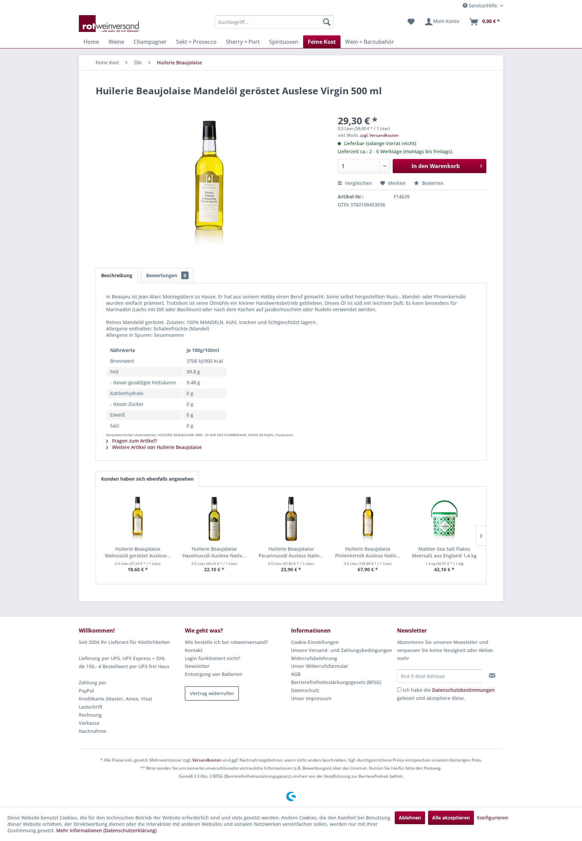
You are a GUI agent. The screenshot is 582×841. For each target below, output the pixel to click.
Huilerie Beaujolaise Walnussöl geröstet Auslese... (138, 552)
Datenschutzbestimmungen (463, 690)
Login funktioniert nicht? (212, 658)
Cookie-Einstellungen (315, 642)
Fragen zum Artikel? (134, 441)
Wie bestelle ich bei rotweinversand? (226, 642)
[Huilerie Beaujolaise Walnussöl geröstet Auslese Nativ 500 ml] (137, 518)
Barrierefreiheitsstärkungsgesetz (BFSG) (336, 682)
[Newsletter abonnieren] (492, 675)
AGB (295, 674)
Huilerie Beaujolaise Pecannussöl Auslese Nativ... (291, 552)
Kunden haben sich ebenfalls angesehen (147, 479)
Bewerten (432, 183)
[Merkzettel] (411, 22)
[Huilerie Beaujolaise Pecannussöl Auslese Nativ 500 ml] (291, 518)
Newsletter (197, 666)
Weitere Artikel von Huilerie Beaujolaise (156, 447)
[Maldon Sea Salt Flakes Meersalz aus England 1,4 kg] (444, 518)
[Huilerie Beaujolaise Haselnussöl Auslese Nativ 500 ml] (214, 518)
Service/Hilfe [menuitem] (482, 5)
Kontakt (193, 650)
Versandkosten (207, 760)
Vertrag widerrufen (212, 693)
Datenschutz (305, 690)
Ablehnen (410, 817)
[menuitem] (274, 22)
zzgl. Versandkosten (379, 135)
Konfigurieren (492, 817)
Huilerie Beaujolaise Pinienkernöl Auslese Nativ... (367, 552)
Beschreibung (116, 275)
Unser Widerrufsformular (319, 666)
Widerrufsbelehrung (314, 658)
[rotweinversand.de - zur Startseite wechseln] (109, 23)
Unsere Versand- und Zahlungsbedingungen (341, 650)
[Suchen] (327, 22)
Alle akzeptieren (451, 817)
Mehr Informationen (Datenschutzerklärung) (106, 830)
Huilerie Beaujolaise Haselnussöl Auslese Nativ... (214, 552)
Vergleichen (358, 183)
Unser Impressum (311, 698)
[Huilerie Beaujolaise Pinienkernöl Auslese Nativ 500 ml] (367, 518)
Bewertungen (166, 275)
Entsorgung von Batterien (214, 674)
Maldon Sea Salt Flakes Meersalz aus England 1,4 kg (444, 552)
